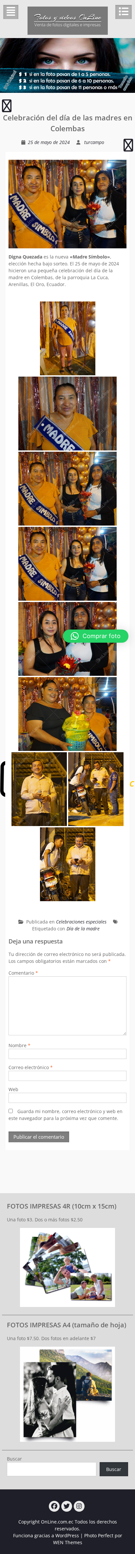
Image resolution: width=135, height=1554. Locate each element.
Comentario (23, 973)
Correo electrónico (31, 1067)
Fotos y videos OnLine (67, 17)
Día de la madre (83, 928)
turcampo (94, 142)
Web (13, 1089)
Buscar (14, 1459)
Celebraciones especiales (81, 922)
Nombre (19, 1045)
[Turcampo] (54, 1506)
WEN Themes (67, 1542)
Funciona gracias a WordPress (46, 1535)
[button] (95, 636)
